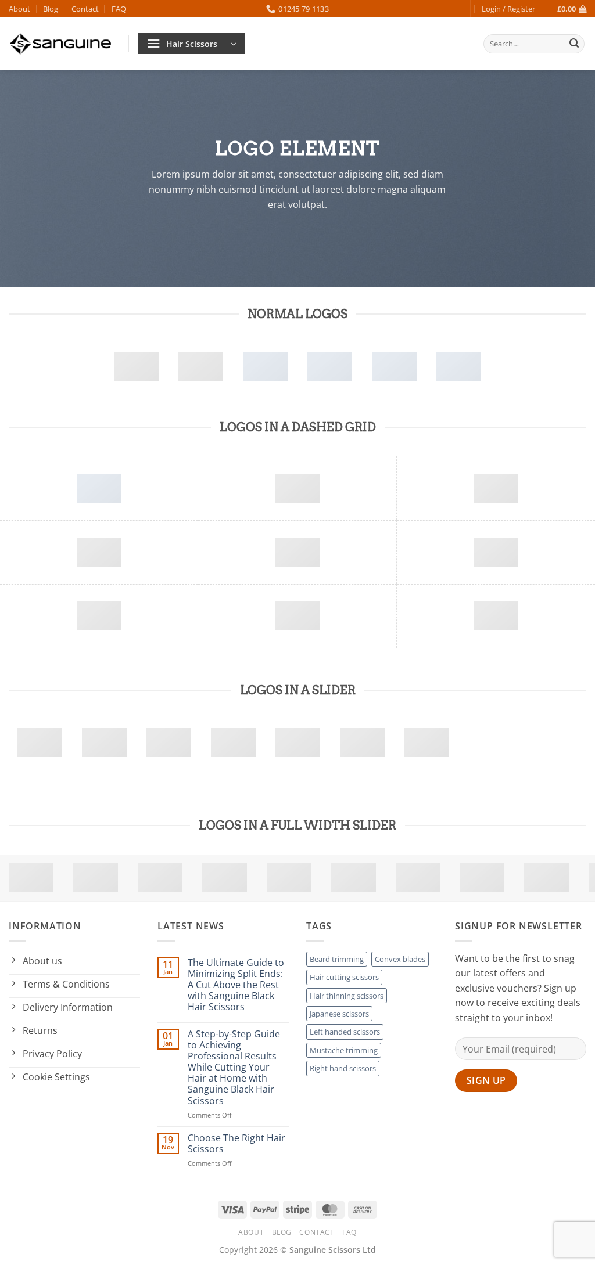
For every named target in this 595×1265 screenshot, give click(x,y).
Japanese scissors (339, 1013)
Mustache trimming (344, 1050)
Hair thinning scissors (346, 995)
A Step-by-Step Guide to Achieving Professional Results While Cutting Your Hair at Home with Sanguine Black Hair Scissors (234, 1068)
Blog (50, 8)
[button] (508, 8)
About (19, 8)
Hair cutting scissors (344, 977)
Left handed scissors (345, 1031)
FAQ (119, 8)
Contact (85, 8)
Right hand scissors (343, 1068)
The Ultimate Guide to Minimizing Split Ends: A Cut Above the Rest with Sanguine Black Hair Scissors (236, 985)
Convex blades (400, 959)
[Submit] (574, 44)
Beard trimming (337, 959)
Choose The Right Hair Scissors (236, 1144)
